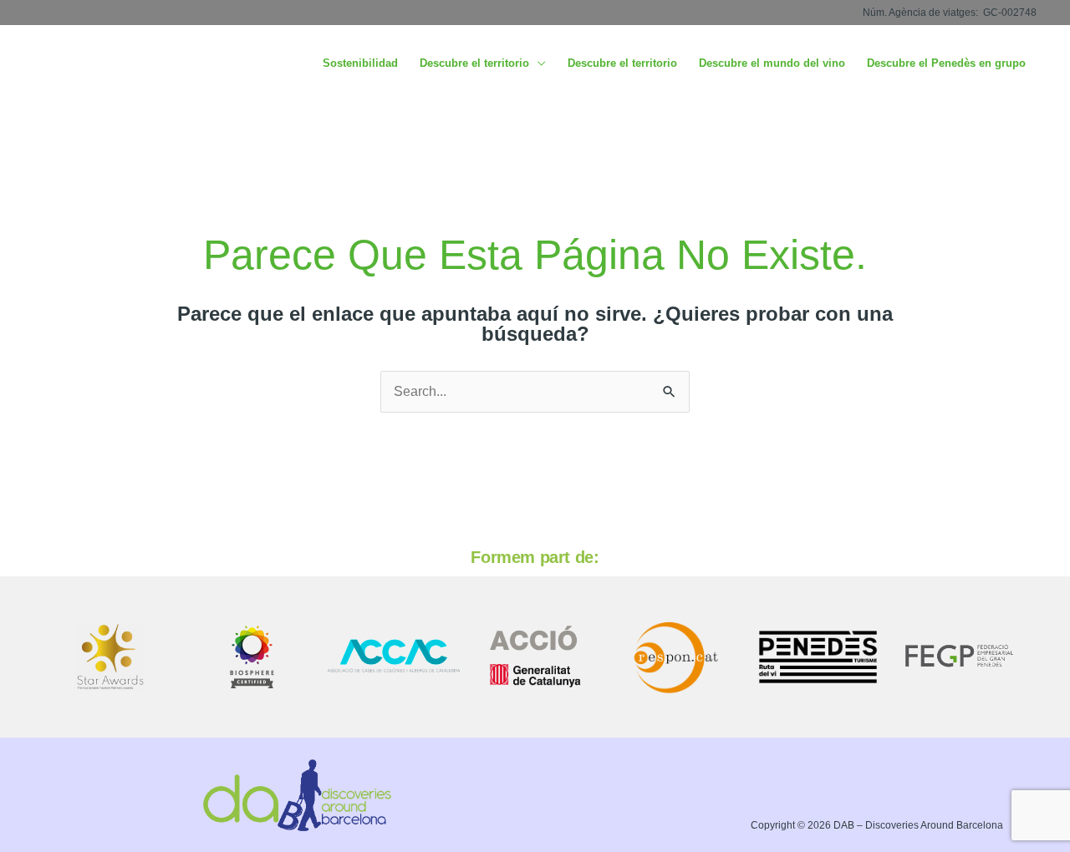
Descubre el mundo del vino (772, 63)
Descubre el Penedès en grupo (946, 63)
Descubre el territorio (474, 63)
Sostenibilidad (360, 63)
